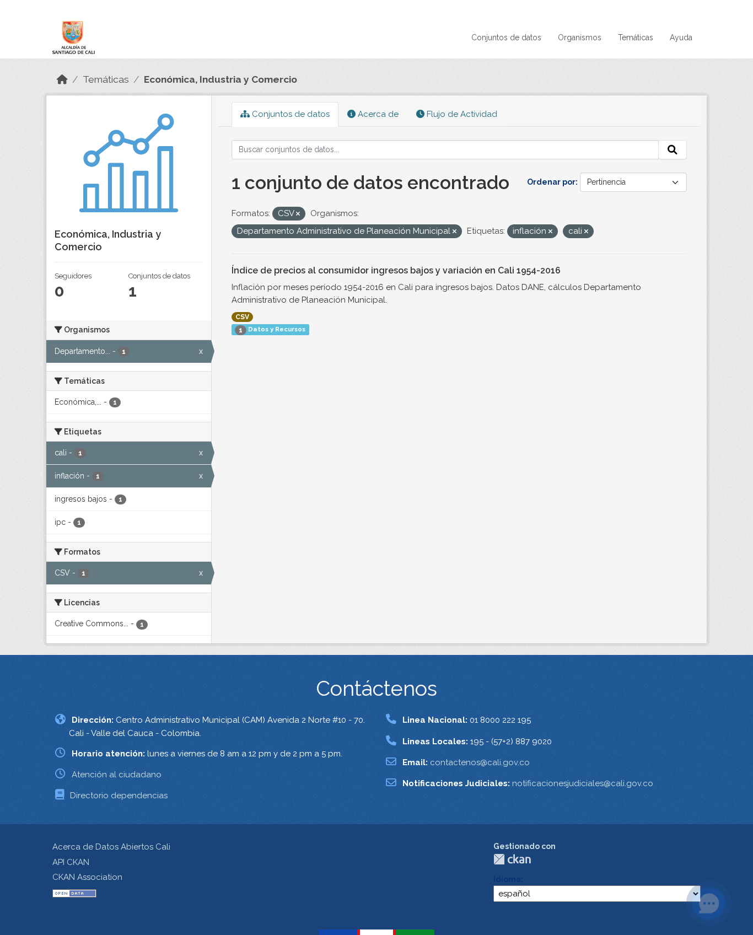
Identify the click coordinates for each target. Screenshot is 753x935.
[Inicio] (62, 79)
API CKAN (70, 862)
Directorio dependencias (119, 795)
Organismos (579, 37)
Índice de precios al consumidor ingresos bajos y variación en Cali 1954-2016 (396, 270)
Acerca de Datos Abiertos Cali (111, 847)
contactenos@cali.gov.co (480, 762)
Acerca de (377, 114)
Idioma (507, 879)
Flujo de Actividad (460, 114)
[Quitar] (298, 214)
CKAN (512, 859)
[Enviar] (672, 150)
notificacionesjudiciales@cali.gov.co (582, 783)
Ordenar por (551, 182)
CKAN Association (87, 877)
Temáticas (635, 37)
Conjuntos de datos (506, 37)
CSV (242, 317)
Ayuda (681, 37)
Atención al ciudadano (117, 775)
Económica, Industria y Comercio (220, 79)
